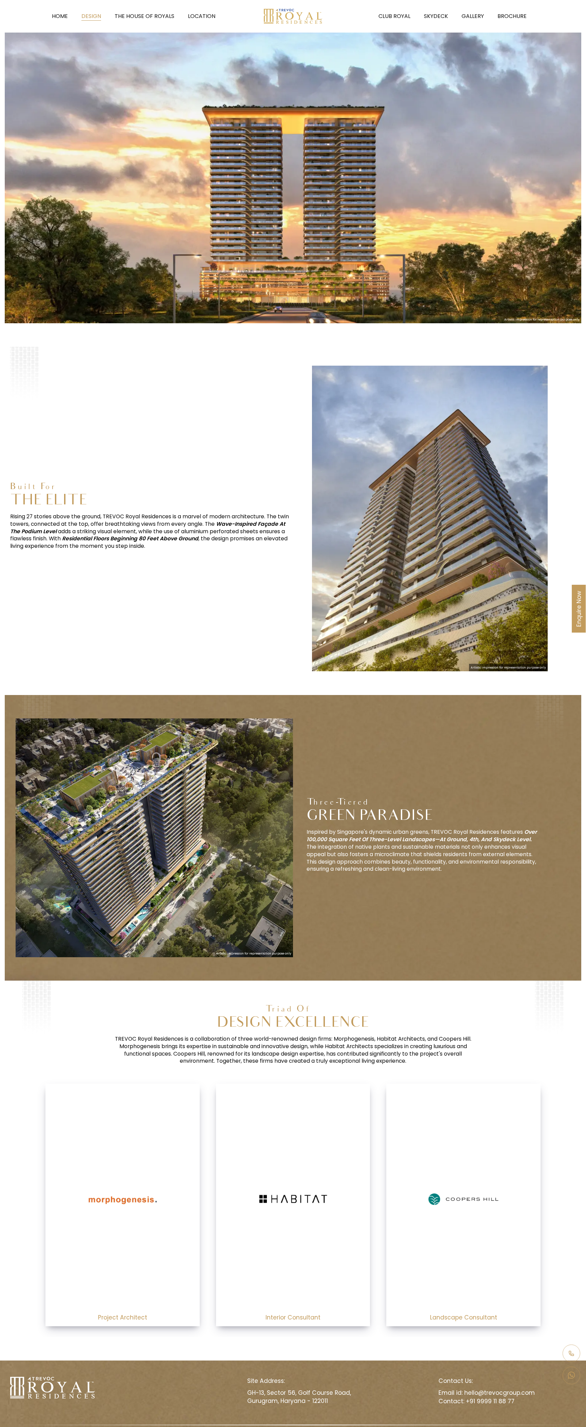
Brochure (512, 16)
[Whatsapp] (571, 1375)
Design (91, 16)
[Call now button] (571, 1353)
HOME (60, 16)
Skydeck (436, 16)
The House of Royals (144, 16)
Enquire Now (579, 609)
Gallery (473, 16)
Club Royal (394, 16)
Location (201, 16)
